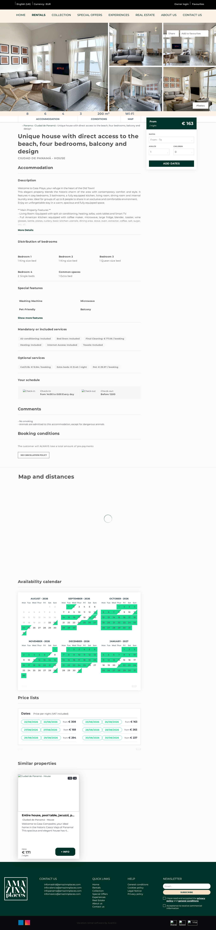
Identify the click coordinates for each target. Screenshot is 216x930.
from (153, 121)
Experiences (118, 15)
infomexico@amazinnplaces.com (62, 894)
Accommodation (47, 119)
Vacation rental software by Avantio (96, 922)
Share (172, 33)
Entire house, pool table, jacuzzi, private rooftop (48, 815)
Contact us (192, 15)
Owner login (181, 4)
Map (130, 119)
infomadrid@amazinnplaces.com (62, 884)
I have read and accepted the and (186, 899)
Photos (201, 105)
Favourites (197, 4)
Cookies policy (136, 887)
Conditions (99, 119)
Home (20, 15)
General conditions (138, 884)
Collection (61, 15)
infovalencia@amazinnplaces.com (63, 887)
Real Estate (145, 15)
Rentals (38, 15)
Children (178, 146)
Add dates (171, 163)
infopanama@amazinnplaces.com (63, 890)
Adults (152, 146)
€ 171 (26, 852)
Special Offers (89, 15)
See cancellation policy (34, 455)
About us (168, 15)
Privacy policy (135, 894)
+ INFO (65, 851)
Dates (152, 134)
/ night (25, 855)
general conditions (188, 901)
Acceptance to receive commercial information (184, 906)
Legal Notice (135, 890)
